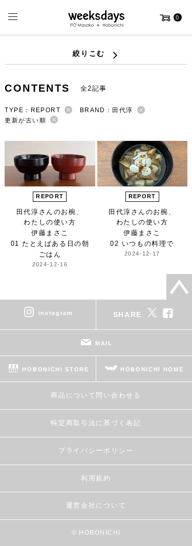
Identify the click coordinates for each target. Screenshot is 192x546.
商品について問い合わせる (96, 395)
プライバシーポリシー (96, 450)
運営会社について (96, 505)
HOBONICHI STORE (55, 369)
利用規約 (96, 478)
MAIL (104, 343)
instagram (55, 313)
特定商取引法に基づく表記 (96, 423)
